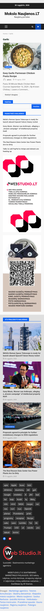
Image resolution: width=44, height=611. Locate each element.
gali (34, 490)
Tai (30, 523)
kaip (12, 499)
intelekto (18, 494)
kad (37, 494)
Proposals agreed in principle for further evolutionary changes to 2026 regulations (22, 416)
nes (5, 509)
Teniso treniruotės (8, 602)
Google (7, 494)
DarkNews (15, 584)
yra (37, 527)
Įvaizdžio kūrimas (17, 599)
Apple (13, 485)
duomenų (19, 490)
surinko (22, 523)
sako (6, 523)
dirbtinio (8, 490)
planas (7, 513)
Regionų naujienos (18, 605)
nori (12, 509)
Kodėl (19, 499)
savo (14, 523)
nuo (19, 509)
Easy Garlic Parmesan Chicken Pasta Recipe (22, 56)
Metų (32, 499)
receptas (20, 518)
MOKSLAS (8, 347)
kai (5, 499)
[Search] (32, 26)
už (23, 527)
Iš (25, 494)
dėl (28, 490)
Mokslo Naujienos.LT (22, 13)
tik (36, 523)
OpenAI (28, 509)
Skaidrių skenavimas (22, 593)
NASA (21, 504)
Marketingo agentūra (18, 591)
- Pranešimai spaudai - (26, 602)
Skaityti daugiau (11, 95)
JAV (31, 494)
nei (37, 504)
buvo (22, 485)
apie (6, 485)
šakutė (7, 532)
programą (8, 518)
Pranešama (18, 513)
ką (26, 499)
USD (17, 527)
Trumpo (7, 527)
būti (29, 485)
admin (8, 80)
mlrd (13, 504)
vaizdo (30, 527)
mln (6, 504)
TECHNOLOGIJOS (10, 386)
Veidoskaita (32, 599)
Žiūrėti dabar (38, 27)
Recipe (30, 518)
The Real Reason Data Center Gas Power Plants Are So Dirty (22, 454)
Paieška (8, 102)
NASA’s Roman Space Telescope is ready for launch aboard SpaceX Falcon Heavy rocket (22, 336)
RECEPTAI (8, 67)
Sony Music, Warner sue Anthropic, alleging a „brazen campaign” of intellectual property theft (21, 128)
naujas (30, 504)
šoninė (15, 532)
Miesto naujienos (24, 596)
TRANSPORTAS (9, 427)
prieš (29, 513)
